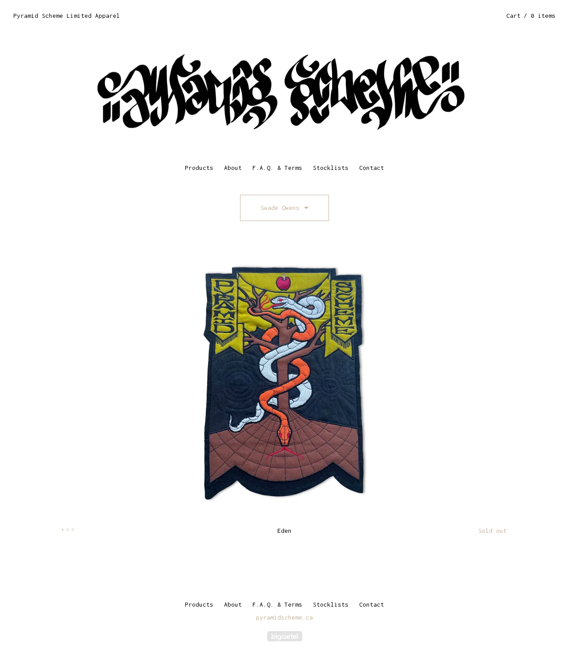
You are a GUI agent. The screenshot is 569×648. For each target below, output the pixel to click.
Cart (531, 15)
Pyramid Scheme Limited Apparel (66, 15)
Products (199, 167)
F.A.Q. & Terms (277, 167)
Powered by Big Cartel (284, 636)
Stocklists (331, 167)
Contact (371, 167)
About (233, 167)
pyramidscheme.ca (284, 617)
